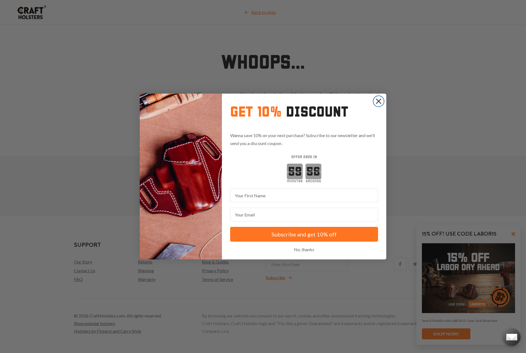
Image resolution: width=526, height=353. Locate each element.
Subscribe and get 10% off (304, 234)
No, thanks (304, 249)
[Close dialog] (378, 101)
